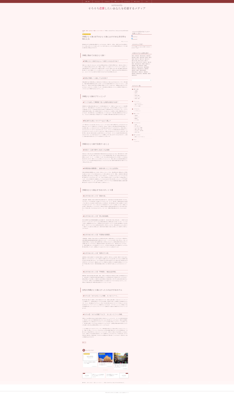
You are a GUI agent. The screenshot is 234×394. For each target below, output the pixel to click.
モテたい (145, 62)
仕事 (136, 124)
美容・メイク (117, 1)
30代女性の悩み (143, 55)
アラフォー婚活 (135, 60)
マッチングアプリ (139, 62)
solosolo (117, 7)
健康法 (136, 118)
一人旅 (84, 342)
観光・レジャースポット (86, 34)
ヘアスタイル (107, 1)
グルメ (147, 1)
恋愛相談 (147, 68)
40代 (138, 57)
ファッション (97, 1)
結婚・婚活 (137, 95)
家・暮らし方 (137, 126)
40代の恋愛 (142, 57)
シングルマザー (141, 60)
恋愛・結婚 (87, 1)
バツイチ (134, 62)
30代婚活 (149, 55)
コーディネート (138, 103)
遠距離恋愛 (145, 73)
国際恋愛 (134, 65)
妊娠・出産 (137, 98)
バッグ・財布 (137, 106)
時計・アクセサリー (139, 104)
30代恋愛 (134, 57)
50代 (150, 57)
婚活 (146, 65)
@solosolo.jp (134, 36)
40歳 (147, 57)
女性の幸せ (141, 65)
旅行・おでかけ (137, 1)
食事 (149, 73)
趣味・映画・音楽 (138, 129)
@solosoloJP (134, 39)
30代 (133, 55)
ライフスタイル (127, 1)
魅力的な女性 (135, 75)
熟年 (138, 70)
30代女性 (137, 55)
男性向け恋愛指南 (143, 70)
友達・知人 (137, 132)
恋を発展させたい (141, 68)
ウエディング (137, 97)
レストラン (137, 141)
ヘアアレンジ (137, 110)
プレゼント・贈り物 (139, 130)
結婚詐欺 (134, 73)
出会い (136, 92)
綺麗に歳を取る (139, 73)
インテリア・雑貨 (138, 127)
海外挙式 (134, 70)
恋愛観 (136, 91)
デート (147, 60)
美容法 (136, 115)
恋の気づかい (135, 68)
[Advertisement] (117, 19)
